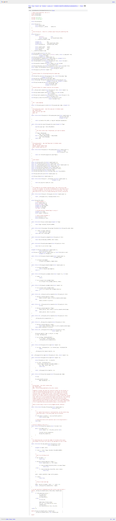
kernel (37, 6)
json (114, 519)
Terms (14, 519)
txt (111, 519)
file (53, 10)
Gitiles (7, 519)
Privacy (10, 519)
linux (29, 6)
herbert (44, 6)
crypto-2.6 (50, 6)
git (40, 6)
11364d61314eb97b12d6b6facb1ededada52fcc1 (66, 6)
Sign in (113, 1)
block (81, 6)
